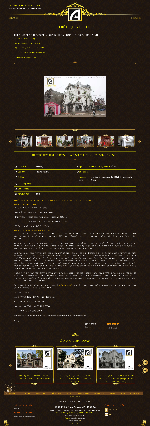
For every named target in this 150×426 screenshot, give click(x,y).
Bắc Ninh (114, 166)
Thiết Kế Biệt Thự (42, 171)
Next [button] (139, 141)
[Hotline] (9, 388)
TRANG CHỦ (75, 402)
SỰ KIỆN (62, 402)
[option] (24, 141)
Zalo (111, 414)
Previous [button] (10, 141)
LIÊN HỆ (88, 402)
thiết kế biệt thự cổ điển (46, 233)
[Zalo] (145, 362)
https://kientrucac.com (78, 418)
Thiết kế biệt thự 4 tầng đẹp (28, 243)
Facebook (113, 410)
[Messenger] (145, 370)
